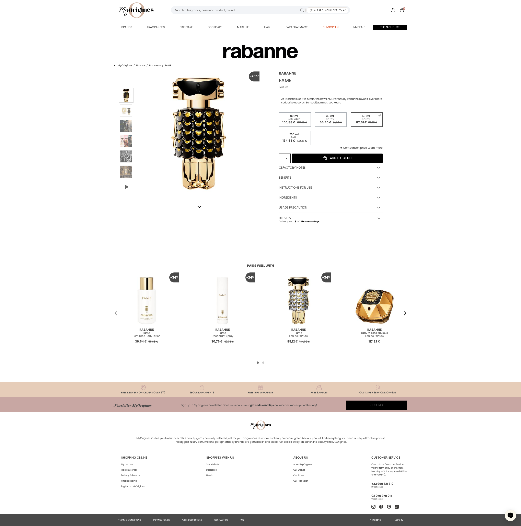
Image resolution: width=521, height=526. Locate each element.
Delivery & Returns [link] (130, 475)
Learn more (375, 148)
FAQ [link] (242, 520)
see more (335, 102)
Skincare (186, 27)
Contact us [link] (221, 520)
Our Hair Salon (300, 480)
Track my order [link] (129, 469)
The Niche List (390, 27)
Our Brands (299, 469)
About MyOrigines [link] (302, 464)
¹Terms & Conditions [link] (129, 520)
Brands (126, 27)
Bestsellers (212, 469)
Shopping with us (220, 458)
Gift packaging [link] (129, 480)
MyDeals (359, 27)
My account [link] (127, 464)
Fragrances (156, 27)
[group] (198, 132)
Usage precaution (293, 207)
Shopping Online (134, 458)
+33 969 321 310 (382, 484)
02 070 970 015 (381, 496)
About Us (300, 458)
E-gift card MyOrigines (132, 486)
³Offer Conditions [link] (192, 520)
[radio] (295, 119)
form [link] (381, 467)
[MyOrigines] (136, 10)
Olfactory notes (292, 168)
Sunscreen (330, 27)
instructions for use (295, 188)
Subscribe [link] (376, 405)
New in (209, 475)
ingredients (288, 197)
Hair (267, 27)
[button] (199, 207)
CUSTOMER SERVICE (385, 458)
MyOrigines (125, 65)
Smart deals (212, 464)
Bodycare (215, 27)
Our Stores (298, 475)
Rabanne (155, 65)
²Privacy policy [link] (161, 520)
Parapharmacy (297, 27)
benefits (285, 178)
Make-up (243, 27)
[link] (393, 10)
